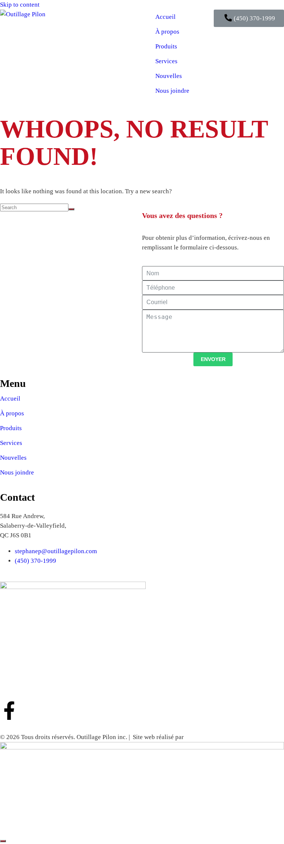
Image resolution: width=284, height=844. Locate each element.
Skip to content (20, 4)
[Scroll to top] (3, 841)
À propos (167, 31)
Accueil (165, 16)
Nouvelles (168, 75)
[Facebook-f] (9, 710)
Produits (166, 46)
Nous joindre (172, 90)
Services (166, 61)
